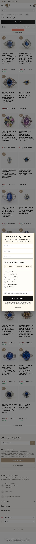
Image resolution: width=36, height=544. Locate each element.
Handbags (19, 266)
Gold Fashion (10, 286)
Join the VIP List (18, 298)
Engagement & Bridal (12, 276)
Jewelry (10, 266)
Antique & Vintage (12, 274)
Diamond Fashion (11, 282)
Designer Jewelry (11, 279)
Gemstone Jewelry (12, 284)
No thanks (18, 307)
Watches (28, 266)
